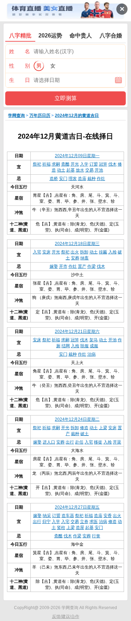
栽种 (91, 178)
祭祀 (37, 164)
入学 (84, 164)
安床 (46, 252)
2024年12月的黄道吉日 (77, 115)
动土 (61, 170)
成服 (94, 345)
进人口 (49, 442)
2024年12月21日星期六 (77, 331)
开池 (99, 170)
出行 (70, 442)
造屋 (80, 527)
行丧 (96, 535)
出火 (75, 252)
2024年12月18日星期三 (77, 243)
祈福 (46, 164)
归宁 (46, 521)
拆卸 (84, 252)
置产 (82, 266)
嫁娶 (54, 266)
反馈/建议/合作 (65, 616)
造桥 (54, 178)
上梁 (103, 427)
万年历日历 (39, 115)
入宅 (37, 252)
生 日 (19, 80)
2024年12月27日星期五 (77, 507)
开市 (63, 266)
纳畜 (84, 258)
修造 (84, 427)
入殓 (112, 252)
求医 (93, 521)
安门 (63, 178)
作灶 (101, 178)
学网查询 (16, 115)
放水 (80, 170)
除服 (84, 345)
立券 (84, 521)
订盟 (93, 164)
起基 (70, 170)
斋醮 (65, 164)
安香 (107, 515)
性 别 (19, 66)
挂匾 (103, 252)
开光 (75, 164)
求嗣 (56, 164)
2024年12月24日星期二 (77, 419)
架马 (93, 339)
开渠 (117, 442)
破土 (84, 433)
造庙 (82, 178)
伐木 (112, 164)
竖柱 (61, 527)
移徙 (98, 442)
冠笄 (103, 164)
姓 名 (19, 51)
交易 (89, 170)
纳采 (47, 515)
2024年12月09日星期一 (77, 155)
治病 (91, 354)
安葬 (75, 258)
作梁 (91, 266)
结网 (65, 345)
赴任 (79, 442)
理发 (72, 178)
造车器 (67, 515)
